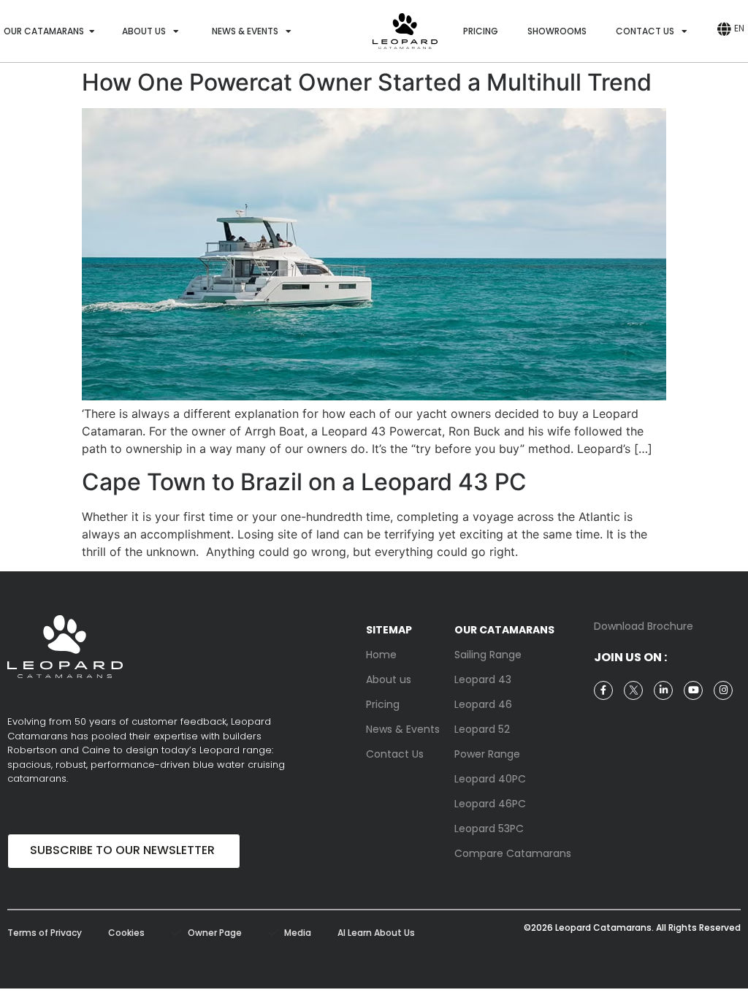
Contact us (645, 31)
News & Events (245, 31)
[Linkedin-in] (663, 690)
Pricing (480, 31)
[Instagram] (723, 690)
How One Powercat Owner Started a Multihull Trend (367, 82)
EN (739, 28)
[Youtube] (693, 690)
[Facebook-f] (603, 690)
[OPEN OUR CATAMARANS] (92, 31)
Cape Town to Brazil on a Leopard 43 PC (304, 482)
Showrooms (557, 31)
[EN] (723, 29)
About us (144, 31)
